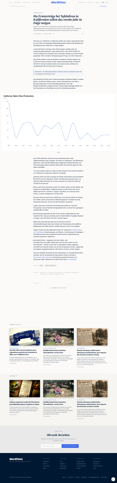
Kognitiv (45, 468)
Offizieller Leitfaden (97, 466)
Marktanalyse (96, 461)
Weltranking (96, 463)
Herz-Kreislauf (46, 466)
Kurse (97, 2)
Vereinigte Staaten (54, 274)
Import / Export (63, 466)
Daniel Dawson (38, 33)
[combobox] (54, 6)
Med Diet (45, 463)
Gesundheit (17, 2)
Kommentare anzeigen (59, 287)
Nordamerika (81, 348)
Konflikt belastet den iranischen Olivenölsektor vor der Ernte (54, 351)
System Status (104, 477)
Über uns (64, 477)
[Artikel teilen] (82, 34)
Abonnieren (70, 477)
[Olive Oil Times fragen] (113, 479)
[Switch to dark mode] (107, 2)
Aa (53, 33)
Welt (10, 2)
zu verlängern (71, 259)
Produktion (35, 2)
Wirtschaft (26, 2)
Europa (11, 399)
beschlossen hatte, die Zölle (42, 257)
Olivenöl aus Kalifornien (55, 272)
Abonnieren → (104, 6)
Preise (61, 461)
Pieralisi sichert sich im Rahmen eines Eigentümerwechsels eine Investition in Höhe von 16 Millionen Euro (23, 352)
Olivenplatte (44, 274)
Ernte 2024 (43, 272)
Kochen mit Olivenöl (81, 466)
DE (104, 2)
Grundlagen (81, 2)
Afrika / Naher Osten (49, 348)
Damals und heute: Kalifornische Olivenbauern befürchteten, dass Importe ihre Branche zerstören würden (91, 352)
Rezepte (89, 2)
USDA (41, 265)
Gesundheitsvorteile (81, 463)
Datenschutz (84, 477)
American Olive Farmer (50, 265)
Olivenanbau (67, 272)
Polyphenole (46, 461)
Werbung (77, 477)
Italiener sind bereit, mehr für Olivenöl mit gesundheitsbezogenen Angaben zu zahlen (24, 403)
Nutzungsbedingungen (94, 477)
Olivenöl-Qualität (80, 461)
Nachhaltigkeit (63, 468)
